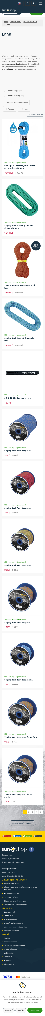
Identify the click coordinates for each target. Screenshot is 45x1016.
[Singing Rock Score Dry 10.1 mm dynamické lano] (22, 200)
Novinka (25, 109)
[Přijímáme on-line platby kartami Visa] (7, 977)
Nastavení (8, 1010)
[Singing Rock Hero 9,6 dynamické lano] (22, 316)
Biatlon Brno (8, 960)
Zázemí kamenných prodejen (15, 901)
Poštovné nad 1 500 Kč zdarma (15, 904)
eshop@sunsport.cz (9, 868)
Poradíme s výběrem (12, 897)
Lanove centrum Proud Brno (14, 945)
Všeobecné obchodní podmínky (16, 927)
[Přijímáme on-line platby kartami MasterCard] (22, 977)
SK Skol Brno (9, 957)
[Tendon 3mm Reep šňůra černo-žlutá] (22, 711)
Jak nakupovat (9, 912)
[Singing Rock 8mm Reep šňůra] (22, 427)
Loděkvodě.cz (9, 953)
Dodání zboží (9, 916)
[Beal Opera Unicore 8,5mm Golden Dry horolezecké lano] (22, 140)
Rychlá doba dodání (11, 893)
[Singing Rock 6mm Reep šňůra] (22, 540)
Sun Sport (7, 938)
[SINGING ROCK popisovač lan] (22, 372)
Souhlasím (35, 1010)
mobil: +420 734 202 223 (10, 872)
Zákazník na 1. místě (11, 883)
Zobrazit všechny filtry (15, 95)
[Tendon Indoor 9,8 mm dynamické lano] (22, 260)
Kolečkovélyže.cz (10, 949)
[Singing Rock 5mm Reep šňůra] (22, 597)
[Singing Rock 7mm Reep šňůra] (22, 482)
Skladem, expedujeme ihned (17, 102)
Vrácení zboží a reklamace (13, 923)
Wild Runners (9, 964)
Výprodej (11, 109)
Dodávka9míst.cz (10, 942)
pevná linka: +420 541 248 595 (13, 876)
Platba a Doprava (10, 919)
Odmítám (21, 1010)
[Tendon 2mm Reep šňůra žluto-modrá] (22, 769)
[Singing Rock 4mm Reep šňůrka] (22, 654)
